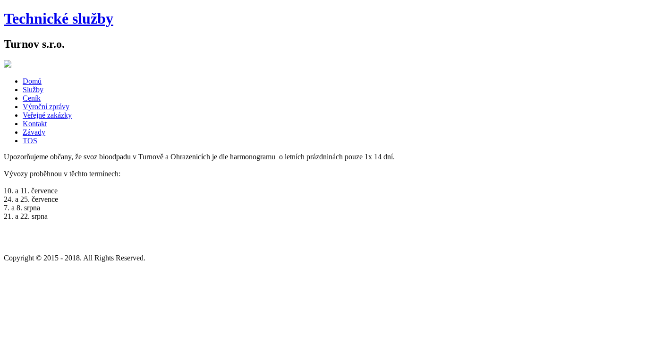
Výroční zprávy (46, 107)
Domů (32, 81)
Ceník (32, 98)
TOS (30, 141)
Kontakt (35, 124)
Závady (34, 132)
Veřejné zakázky (47, 115)
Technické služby (58, 18)
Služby (33, 90)
